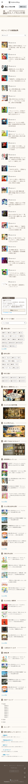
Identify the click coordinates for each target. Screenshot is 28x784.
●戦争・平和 (14, 364)
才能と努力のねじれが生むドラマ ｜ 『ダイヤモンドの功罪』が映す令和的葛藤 (17, 100)
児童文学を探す (8, 553)
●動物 (14, 339)
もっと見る (4, 501)
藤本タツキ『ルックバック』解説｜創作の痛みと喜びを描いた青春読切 (17, 135)
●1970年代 (5, 377)
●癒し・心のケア (16, 361)
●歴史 (21, 336)
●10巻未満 (19, 342)
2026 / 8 (6, 705)
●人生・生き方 (6, 357)
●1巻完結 (4, 342)
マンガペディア (7, 749)
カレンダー (7, 727)
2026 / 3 (6, 713)
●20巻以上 (13, 346)
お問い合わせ (14, 767)
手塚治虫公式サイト (8, 740)
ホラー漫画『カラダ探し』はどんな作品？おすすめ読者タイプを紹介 (17, 147)
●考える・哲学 (16, 357)
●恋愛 (4, 339)
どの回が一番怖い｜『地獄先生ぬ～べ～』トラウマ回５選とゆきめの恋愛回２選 (17, 228)
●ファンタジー (14, 336)
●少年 (15, 332)
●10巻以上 (5, 346)
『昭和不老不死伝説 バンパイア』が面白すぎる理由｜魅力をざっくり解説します (17, 159)
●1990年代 (22, 377)
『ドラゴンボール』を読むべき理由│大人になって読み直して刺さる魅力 (17, 274)
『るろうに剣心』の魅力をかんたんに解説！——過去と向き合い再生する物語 (17, 181)
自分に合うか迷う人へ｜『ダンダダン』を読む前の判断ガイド (17, 59)
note (10, 312)
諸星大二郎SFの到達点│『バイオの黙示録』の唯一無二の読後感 (17, 47)
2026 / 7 (6, 707)
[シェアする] (25, 773)
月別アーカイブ (8, 700)
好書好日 (5, 735)
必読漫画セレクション (10, 459)
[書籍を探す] (25, 768)
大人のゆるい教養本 (10, 600)
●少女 (20, 332)
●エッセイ (5, 336)
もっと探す (4, 348)
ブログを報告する (20, 781)
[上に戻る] (25, 777)
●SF (9, 339)
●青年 (4, 332)
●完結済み (21, 339)
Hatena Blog (12, 781)
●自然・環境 (5, 364)
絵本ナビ (5, 745)
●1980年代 (14, 377)
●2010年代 (14, 381)
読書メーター (6, 754)
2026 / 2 (6, 715)
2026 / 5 (6, 710)
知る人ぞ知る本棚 (10, 6)
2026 (4, 704)
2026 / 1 (6, 717)
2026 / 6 (6, 708)
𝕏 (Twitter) (5, 312)
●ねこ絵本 (16, 367)
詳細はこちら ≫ (14, 310)
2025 (4, 719)
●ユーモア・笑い (6, 367)
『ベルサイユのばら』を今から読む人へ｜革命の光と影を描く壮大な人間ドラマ (17, 495)
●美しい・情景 (6, 361)
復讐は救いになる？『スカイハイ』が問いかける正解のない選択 (17, 263)
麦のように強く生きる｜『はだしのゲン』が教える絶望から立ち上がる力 (17, 239)
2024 (4, 722)
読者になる (23, 6)
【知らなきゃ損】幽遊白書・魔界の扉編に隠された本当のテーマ (17, 192)
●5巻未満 (11, 342)
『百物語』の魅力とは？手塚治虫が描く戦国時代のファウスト (17, 204)
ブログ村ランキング (14, 771)
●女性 (9, 332)
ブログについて (21, 765)
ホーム (6, 765)
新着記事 (6, 653)
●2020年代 (22, 381)
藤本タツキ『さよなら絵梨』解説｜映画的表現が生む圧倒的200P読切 (17, 124)
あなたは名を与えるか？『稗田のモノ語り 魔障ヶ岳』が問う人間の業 (17, 216)
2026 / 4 (6, 712)
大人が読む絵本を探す (10, 506)
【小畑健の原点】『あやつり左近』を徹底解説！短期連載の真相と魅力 (17, 251)
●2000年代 (5, 381)
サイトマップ (12, 765)
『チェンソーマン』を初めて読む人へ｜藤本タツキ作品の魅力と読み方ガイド (17, 112)
